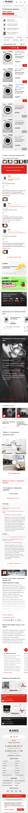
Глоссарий (17, 783)
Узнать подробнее (9, 809)
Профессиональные (8, 37)
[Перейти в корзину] (24, 2)
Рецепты (17, 768)
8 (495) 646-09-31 (14, 746)
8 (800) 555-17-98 (14, 751)
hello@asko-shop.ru (14, 755)
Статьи (17, 765)
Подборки (17, 761)
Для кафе (15, 40)
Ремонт (4, 772)
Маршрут (4, 696)
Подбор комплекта (6, 783)
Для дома (19, 37)
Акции (16, 763)
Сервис (4, 768)
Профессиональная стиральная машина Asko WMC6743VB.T (11, 508)
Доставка (4, 765)
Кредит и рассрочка (7, 775)
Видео (16, 785)
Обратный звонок (14, 742)
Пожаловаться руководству (14, 795)
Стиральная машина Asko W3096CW (15, 318)
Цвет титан (6, 40)
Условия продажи (19, 775)
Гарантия (4, 770)
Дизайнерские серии (7, 785)
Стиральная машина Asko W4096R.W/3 (14, 180)
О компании (5, 761)
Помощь (17, 772)
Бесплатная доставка (10, 653)
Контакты (17, 770)
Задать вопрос (14, 493)
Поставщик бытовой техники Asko (14, 799)
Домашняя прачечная (7, 780)
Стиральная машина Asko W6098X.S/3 (17, 206)
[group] (4, 162)
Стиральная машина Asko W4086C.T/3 (17, 232)
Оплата (4, 763)
